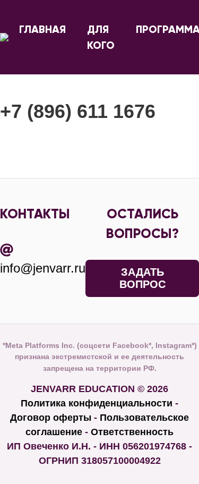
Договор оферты (50, 417)
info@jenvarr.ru (42, 268)
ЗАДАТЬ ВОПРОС (142, 278)
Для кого (101, 37)
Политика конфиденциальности (96, 403)
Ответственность (132, 432)
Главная (42, 29)
